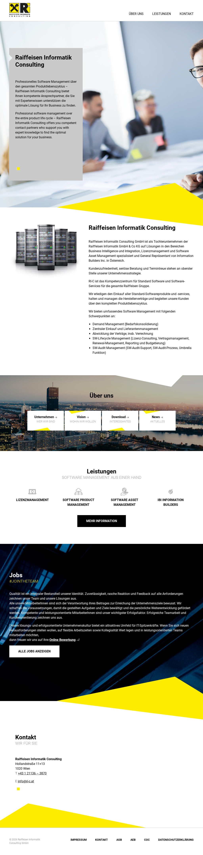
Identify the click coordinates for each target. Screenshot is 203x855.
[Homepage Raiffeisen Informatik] (22, 15)
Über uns (136, 14)
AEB (133, 839)
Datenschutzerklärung (176, 839)
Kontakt (187, 14)
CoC (147, 839)
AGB (119, 839)
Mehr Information (101, 521)
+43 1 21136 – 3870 (32, 773)
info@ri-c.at (26, 781)
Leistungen (161, 14)
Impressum (79, 839)
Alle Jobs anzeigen (34, 651)
